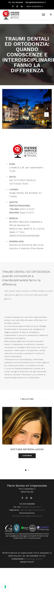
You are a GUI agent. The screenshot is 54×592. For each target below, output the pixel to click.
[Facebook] (13, 6)
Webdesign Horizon (34, 559)
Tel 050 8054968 (15, 2)
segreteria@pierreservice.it (32, 510)
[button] (46, 114)
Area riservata (34, 7)
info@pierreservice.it (36, 2)
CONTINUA (27, 456)
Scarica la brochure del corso (26, 244)
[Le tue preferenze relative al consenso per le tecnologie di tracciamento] (5, 587)
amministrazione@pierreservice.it (27, 516)
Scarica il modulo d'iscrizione (26, 248)
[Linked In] (21, 6)
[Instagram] (17, 6)
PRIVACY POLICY (27, 562)
